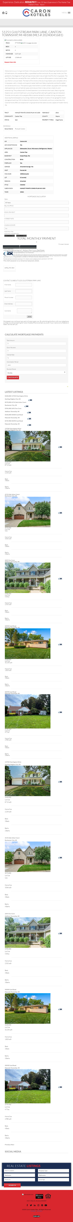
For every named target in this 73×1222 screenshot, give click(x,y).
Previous (8, 1144)
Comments (8, 311)
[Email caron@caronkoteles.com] (3, 12)
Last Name (8, 291)
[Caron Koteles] (36, 12)
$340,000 (8, 396)
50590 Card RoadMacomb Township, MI (12, 692)
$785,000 (8, 408)
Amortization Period (12, 362)
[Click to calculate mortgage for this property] (29, 43)
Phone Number (9, 297)
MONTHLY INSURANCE (11, 233)
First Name (8, 284)
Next (12, 1144)
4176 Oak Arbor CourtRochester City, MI (12, 495)
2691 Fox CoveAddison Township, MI (12, 561)
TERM (6, 199)
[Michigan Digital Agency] (36, 1216)
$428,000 (8, 415)
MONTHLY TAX (8, 231)
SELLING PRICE (8, 206)
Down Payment (11, 347)
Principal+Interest (64, 244)
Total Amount (10, 340)
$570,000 (8, 402)
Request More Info (10, 62)
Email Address (9, 304)
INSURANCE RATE (9, 225)
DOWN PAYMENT (9, 212)
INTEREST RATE (9, 218)
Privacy (39, 1211)
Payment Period (11, 369)
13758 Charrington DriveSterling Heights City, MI (13, 429)
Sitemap (33, 1211)
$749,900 (8, 421)
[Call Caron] (6, 12)
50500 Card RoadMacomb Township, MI (12, 626)
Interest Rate (10, 355)
